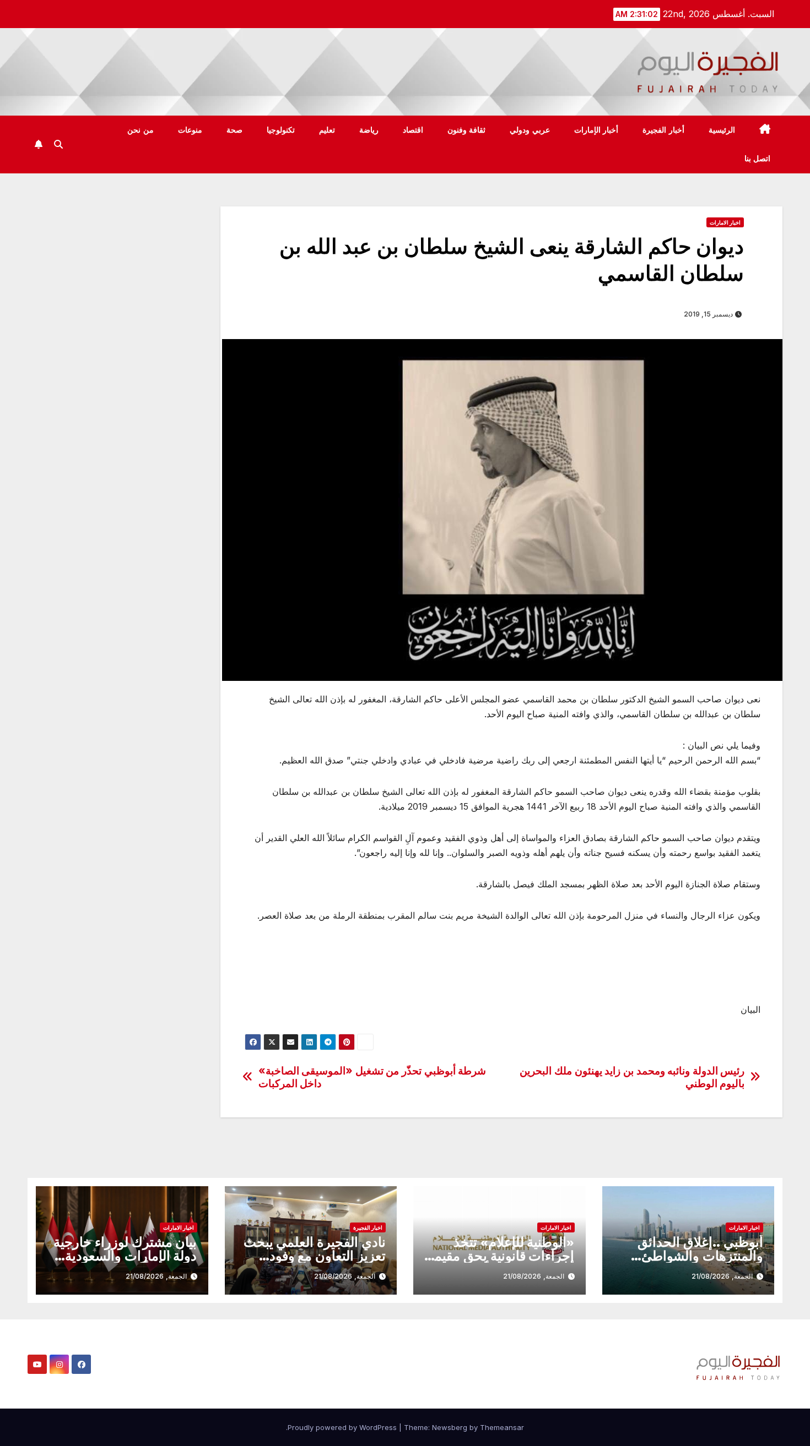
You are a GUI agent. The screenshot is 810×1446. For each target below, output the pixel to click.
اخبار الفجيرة (367, 1227)
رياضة (369, 130)
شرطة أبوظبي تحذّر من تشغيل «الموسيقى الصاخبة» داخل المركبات (372, 1077)
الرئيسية (722, 130)
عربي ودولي (530, 130)
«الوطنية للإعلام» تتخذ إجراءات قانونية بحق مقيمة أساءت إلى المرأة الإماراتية (500, 1256)
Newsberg (449, 1427)
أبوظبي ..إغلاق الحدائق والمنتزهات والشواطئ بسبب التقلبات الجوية (700, 1256)
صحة (234, 130)
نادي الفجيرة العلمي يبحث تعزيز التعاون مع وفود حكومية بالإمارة (315, 1256)
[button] (58, 144)
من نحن (140, 130)
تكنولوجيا (281, 130)
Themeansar (502, 1427)
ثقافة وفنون (466, 130)
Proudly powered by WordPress (343, 1427)
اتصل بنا (757, 158)
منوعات (190, 130)
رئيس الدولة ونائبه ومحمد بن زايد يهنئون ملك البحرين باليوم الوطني (632, 1077)
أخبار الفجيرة (663, 130)
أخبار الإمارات (596, 130)
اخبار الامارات (725, 222)
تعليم (327, 130)
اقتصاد (413, 130)
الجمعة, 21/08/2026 (722, 1276)
